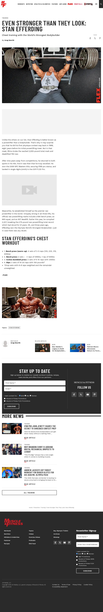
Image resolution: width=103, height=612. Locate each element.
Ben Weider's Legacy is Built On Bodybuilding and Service (58, 350)
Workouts (21, 4)
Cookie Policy (88, 584)
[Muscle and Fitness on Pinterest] (94, 394)
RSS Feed (32, 543)
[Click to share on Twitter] (95, 38)
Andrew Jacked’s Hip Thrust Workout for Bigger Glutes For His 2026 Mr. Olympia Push (39, 472)
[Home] (3, 6)
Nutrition (29, 4)
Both (22, 396)
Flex (70, 4)
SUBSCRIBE (11, 406)
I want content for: (10, 396)
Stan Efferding (14, 327)
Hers (78, 4)
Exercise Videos (34, 537)
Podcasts (32, 540)
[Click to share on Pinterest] (100, 38)
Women (34, 396)
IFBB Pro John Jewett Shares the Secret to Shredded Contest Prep (40, 427)
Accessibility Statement (60, 587)
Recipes (7, 543)
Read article (30, 438)
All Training (29, 493)
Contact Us (55, 584)
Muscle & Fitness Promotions (16, 398)
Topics (31, 531)
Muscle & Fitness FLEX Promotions (18, 401)
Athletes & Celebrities (42, 4)
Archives (57, 534)
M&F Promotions (84, 556)
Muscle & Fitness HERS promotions (86, 560)
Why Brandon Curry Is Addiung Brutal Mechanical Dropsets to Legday (39, 449)
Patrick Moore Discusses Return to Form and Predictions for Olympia (93, 351)
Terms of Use (66, 584)
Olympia (88, 4)
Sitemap (56, 537)
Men (27, 396)
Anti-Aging (63, 4)
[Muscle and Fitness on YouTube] (87, 394)
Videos (31, 534)
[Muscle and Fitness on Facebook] (74, 394)
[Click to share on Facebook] (90, 38)
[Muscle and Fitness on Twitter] (80, 394)
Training (5, 18)
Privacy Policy (77, 584)
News (54, 344)
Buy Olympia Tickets (61, 531)
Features (55, 4)
